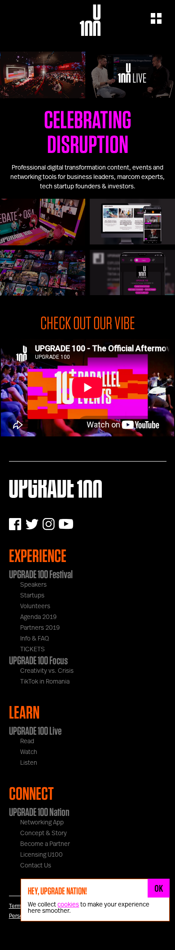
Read (27, 741)
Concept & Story (43, 833)
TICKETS (32, 649)
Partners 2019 (40, 628)
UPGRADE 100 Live (35, 730)
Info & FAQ (34, 639)
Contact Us (35, 866)
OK (158, 888)
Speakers (33, 585)
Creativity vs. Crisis (47, 671)
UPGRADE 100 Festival (41, 574)
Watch (28, 752)
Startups (32, 596)
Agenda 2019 (38, 617)
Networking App (42, 822)
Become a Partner (45, 844)
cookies (68, 905)
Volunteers (35, 606)
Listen (28, 763)
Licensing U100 (41, 855)
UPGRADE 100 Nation (39, 811)
